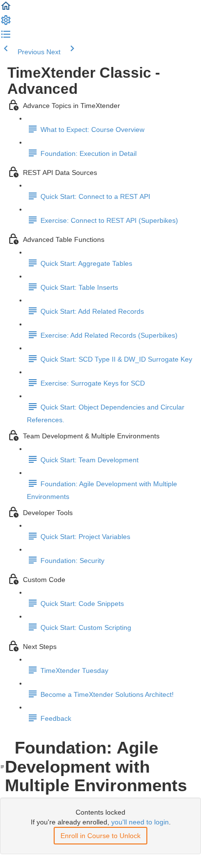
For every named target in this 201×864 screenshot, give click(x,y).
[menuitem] (6, 23)
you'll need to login (140, 822)
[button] (6, 9)
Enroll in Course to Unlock (100, 836)
